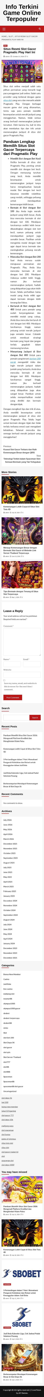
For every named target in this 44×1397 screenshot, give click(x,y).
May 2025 (7, 877)
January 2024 (9, 943)
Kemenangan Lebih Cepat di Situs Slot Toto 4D (21, 750)
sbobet (6, 1013)
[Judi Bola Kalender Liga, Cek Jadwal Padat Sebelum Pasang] (22, 1316)
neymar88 (7, 999)
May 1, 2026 (15, 597)
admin (8, 56)
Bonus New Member (12, 974)
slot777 (6, 1062)
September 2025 (10, 858)
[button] (4, 29)
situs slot (7, 100)
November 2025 (10, 848)
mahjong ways (7, 1126)
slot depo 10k (7, 1119)
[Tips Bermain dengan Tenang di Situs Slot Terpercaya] (22, 574)
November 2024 (10, 905)
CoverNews (36, 1390)
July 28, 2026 (16, 512)
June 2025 (7, 872)
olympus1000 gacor (11, 1008)
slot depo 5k (7, 1098)
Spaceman (7, 1077)
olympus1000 (9, 1003)
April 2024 (7, 939)
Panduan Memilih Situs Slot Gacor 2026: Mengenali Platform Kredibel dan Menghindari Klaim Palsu (20, 738)
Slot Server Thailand (12, 1057)
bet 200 (5, 1102)
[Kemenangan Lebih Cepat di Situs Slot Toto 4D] (22, 489)
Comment (8, 626)
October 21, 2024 (18, 56)
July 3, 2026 (15, 1380)
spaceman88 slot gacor (13, 1086)
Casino (6, 979)
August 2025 (9, 863)
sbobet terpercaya (11, 1018)
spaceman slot (8, 1160)
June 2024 (7, 929)
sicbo (5, 1028)
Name (6, 659)
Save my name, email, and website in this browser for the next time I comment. (20, 686)
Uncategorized (9, 1091)
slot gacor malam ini (10, 1152)
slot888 (6, 1072)
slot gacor (7, 1047)
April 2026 (7, 834)
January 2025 (9, 896)
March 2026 (8, 839)
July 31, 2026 (16, 1214)
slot (3, 1156)
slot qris (6, 1052)
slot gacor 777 (8, 1115)
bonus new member (10, 1106)
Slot (5, 45)
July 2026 (7, 820)
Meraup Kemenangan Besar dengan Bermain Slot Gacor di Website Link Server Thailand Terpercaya (20, 550)
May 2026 (7, 829)
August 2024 (9, 920)
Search (6, 708)
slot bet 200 (8, 1038)
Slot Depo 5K (9, 1042)
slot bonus (6, 1134)
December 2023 (10, 948)
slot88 (6, 1067)
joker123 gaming (9, 1111)
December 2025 (10, 844)
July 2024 (7, 924)
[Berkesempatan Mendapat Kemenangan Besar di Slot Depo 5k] (22, 1357)
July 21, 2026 (16, 1298)
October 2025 (9, 853)
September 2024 (10, 915)
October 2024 (9, 910)
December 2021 (10, 958)
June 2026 (7, 825)
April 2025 (7, 882)
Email (26, 659)
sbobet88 (7, 1023)
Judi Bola (7, 984)
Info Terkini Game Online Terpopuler (22, 12)
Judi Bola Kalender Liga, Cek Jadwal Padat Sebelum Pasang (21, 774)
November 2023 (10, 953)
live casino (7, 989)
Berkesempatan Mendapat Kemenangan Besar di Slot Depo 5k (20, 785)
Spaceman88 (8, 1081)
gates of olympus (9, 1139)
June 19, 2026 (16, 556)
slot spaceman (8, 1130)
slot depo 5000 (8, 1165)
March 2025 (8, 886)
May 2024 (7, 934)
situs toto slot (7, 1143)
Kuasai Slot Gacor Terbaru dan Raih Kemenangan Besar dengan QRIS (20, 449)
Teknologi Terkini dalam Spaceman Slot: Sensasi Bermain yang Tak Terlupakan (22, 459)
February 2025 (9, 891)
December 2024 (10, 901)
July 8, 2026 (15, 1339)
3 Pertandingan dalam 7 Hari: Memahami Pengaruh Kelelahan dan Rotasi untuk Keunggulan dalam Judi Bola (20, 762)
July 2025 (7, 867)
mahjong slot (8, 994)
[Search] (39, 29)
